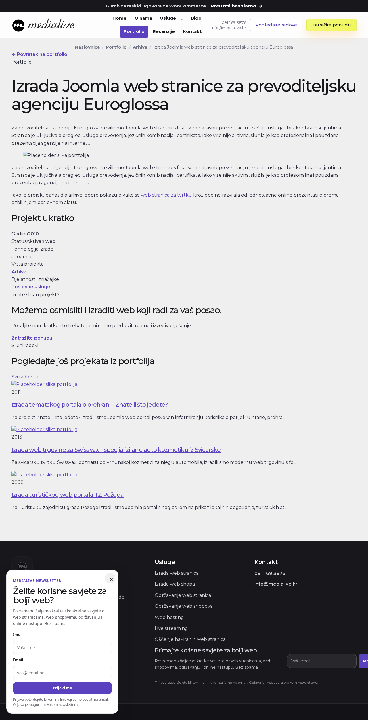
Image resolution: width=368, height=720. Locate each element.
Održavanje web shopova (184, 606)
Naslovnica (87, 47)
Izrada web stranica (177, 573)
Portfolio (134, 31)
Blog (196, 18)
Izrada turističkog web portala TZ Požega (68, 494)
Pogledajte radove (276, 25)
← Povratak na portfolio (39, 54)
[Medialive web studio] (44, 25)
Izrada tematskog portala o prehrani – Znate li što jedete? (90, 404)
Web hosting (169, 617)
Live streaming (171, 628)
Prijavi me (62, 688)
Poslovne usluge (31, 286)
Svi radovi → (25, 377)
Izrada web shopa (175, 584)
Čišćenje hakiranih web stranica (190, 639)
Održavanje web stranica (183, 595)
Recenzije (164, 31)
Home (119, 18)
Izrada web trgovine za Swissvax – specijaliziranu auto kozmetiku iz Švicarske (116, 449)
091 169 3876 (234, 22)
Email (18, 659)
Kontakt (192, 31)
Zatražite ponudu (331, 25)
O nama (143, 18)
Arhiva (140, 47)
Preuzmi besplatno (236, 6)
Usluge (168, 18)
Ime (16, 634)
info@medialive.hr (228, 27)
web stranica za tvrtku (166, 195)
